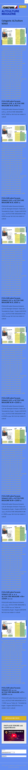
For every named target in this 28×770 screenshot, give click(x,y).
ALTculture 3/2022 (6, 83)
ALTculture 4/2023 (16, 84)
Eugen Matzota (16, 98)
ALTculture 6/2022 (6, 88)
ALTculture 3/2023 (16, 83)
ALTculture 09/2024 (11, 158)
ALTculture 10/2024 (17, 67)
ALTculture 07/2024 (11, 156)
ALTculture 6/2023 (16, 88)
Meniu (23, 6)
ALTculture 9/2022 (16, 96)
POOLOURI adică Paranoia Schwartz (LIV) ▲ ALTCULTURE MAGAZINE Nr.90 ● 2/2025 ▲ (13, 400)
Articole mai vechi (12, 718)
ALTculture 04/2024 (11, 55)
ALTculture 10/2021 (7, 65)
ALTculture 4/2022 (6, 84)
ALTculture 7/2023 (6, 92)
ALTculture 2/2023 (16, 77)
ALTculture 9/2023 (6, 98)
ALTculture (5, 48)
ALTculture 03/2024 (11, 53)
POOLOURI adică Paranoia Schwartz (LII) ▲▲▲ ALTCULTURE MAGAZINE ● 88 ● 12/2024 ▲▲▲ (13, 595)
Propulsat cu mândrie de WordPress (12, 765)
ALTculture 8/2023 (16, 94)
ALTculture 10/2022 (17, 65)
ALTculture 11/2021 (7, 69)
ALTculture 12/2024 (17, 75)
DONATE (4, 756)
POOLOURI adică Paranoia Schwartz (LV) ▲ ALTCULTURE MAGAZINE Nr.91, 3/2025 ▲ (13, 300)
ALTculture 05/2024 (11, 57)
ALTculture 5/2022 (6, 86)
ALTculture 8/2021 (16, 92)
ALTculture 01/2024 (14, 50)
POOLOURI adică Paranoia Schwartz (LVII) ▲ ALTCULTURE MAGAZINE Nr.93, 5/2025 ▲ (13, 103)
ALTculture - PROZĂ (13, 48)
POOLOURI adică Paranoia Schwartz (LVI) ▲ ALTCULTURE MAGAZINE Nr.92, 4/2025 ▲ (13, 200)
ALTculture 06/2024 (11, 59)
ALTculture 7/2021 (6, 90)
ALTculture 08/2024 (11, 61)
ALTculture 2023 (15, 176)
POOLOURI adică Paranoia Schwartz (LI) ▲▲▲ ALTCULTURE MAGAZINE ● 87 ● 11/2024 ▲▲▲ (13, 691)
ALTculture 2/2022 (6, 77)
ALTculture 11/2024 (17, 71)
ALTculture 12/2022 (17, 73)
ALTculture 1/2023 (20, 63)
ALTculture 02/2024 (11, 51)
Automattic (16, 767)
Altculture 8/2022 (6, 94)
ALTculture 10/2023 (7, 67)
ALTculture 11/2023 (7, 71)
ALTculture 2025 (17, 81)
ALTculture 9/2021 (6, 96)
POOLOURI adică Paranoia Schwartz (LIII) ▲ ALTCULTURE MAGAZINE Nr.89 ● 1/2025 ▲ (13, 498)
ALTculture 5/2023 (16, 86)
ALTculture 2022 (15, 79)
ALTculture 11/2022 (17, 69)
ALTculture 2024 (8, 81)
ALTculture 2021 (6, 79)
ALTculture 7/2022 (16, 90)
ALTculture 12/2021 (7, 73)
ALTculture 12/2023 (7, 75)
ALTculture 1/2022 (10, 63)
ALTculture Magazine (10, 12)
